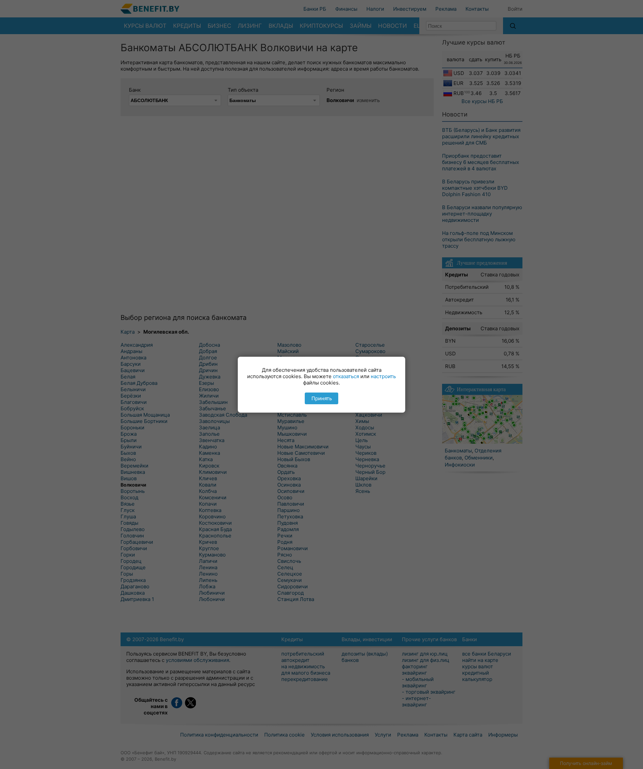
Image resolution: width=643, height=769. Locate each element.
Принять (321, 398)
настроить (383, 376)
